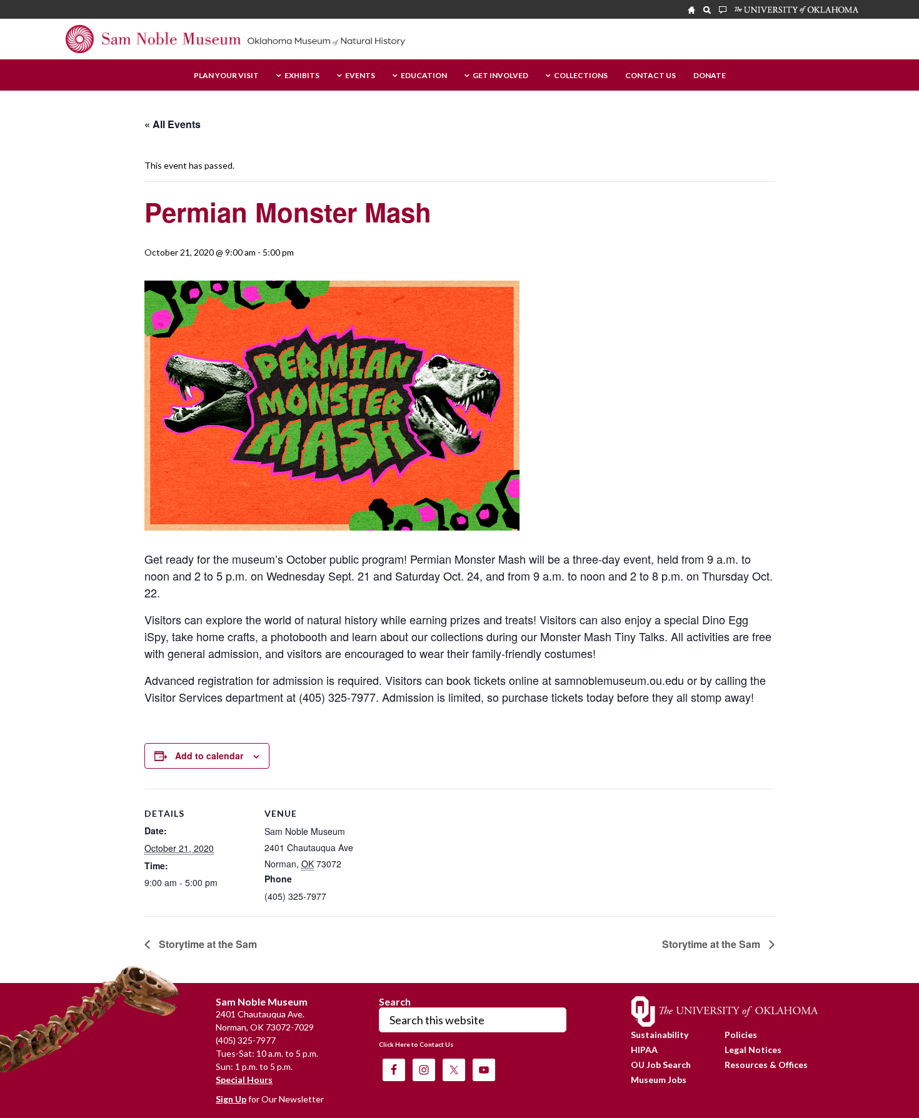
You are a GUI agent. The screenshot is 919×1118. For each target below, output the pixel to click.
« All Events (172, 124)
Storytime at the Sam (206, 944)
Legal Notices (753, 1049)
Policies (741, 1034)
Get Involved (500, 76)
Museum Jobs (658, 1079)
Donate (709, 76)
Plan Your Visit (226, 76)
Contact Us (650, 76)
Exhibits (301, 76)
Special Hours (244, 1079)
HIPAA (644, 1049)
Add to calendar (209, 755)
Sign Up (231, 1099)
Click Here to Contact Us (416, 1044)
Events (360, 76)
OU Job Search (661, 1064)
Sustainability (659, 1034)
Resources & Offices (766, 1064)
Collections (581, 76)
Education (424, 76)
